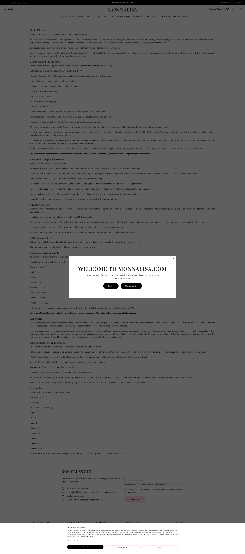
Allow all (85, 547)
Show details (72, 541)
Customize (121, 547)
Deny (159, 547)
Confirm (111, 286)
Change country (131, 286)
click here (89, 536)
